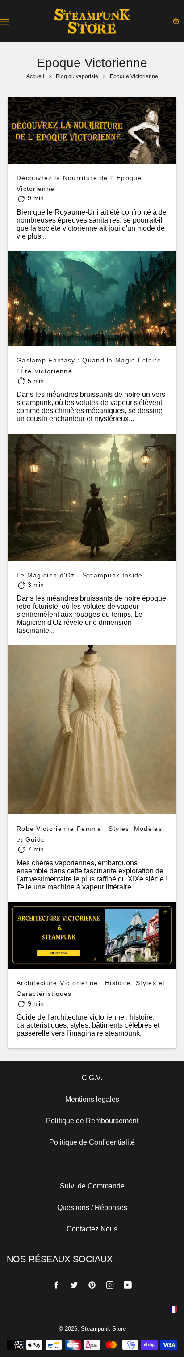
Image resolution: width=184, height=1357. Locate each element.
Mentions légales (92, 1099)
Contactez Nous (92, 1229)
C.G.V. (92, 1078)
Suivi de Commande (92, 1186)
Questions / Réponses (92, 1207)
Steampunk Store (103, 1328)
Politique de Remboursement (92, 1121)
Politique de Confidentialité (92, 1142)
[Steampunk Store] (92, 21)
